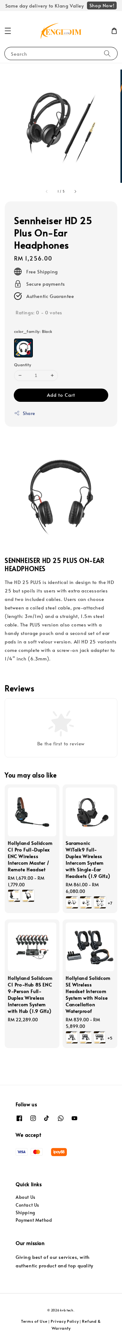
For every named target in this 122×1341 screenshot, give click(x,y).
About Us (25, 1197)
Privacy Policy (65, 1321)
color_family (33, 331)
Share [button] (29, 413)
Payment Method (34, 1220)
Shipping (25, 1212)
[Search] (107, 53)
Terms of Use (34, 1321)
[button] (8, 31)
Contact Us (27, 1205)
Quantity (22, 365)
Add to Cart (61, 394)
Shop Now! (101, 5)
